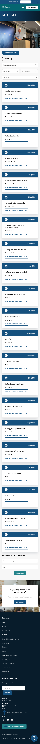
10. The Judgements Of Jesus (15, 518)
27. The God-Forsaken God (14, 136)
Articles (4, 626)
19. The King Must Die (12, 317)
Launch (4, 651)
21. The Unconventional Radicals (16, 272)
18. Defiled (8, 339)
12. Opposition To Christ (13, 473)
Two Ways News (7, 660)
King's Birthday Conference (11, 639)
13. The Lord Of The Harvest (14, 451)
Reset (7, 59)
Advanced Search (10, 53)
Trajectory (5, 643)
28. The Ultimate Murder (13, 114)
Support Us (32, 7)
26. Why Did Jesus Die (12, 158)
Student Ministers (8, 664)
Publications (6, 630)
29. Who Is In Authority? (13, 91)
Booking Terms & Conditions (18, 738)
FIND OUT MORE (25, 2)
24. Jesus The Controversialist (15, 203)
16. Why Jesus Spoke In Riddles (15, 429)
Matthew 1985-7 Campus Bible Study (16, 98)
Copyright (30, 738)
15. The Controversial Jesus (14, 384)
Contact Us (5, 672)
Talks (3, 622)
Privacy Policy (5, 738)
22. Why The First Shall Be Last (15, 250)
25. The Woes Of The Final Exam (16, 181)
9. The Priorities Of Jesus (13, 541)
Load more (20, 573)
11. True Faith (9, 496)
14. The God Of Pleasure (13, 406)
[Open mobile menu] (23, 7)
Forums (4, 647)
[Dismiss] (37, 2)
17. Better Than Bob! (12, 361)
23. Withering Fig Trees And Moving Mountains (14, 226)
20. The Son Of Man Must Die (15, 294)
